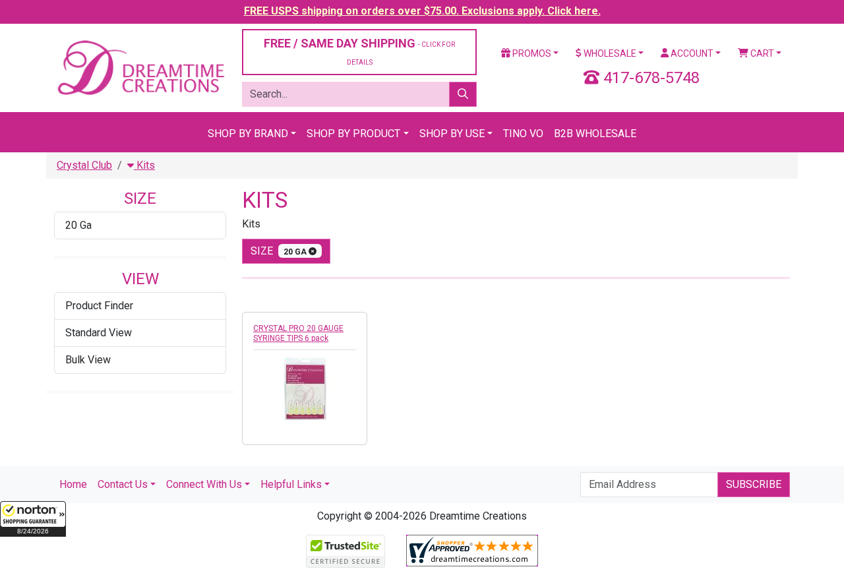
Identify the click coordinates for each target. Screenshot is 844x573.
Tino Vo (523, 133)
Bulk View (88, 359)
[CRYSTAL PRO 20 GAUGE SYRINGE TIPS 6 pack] (304, 388)
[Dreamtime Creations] (140, 67)
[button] (33, 519)
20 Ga (78, 225)
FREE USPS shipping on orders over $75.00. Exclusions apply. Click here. (422, 11)
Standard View (98, 332)
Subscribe (753, 484)
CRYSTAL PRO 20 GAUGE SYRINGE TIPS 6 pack (298, 333)
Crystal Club (84, 165)
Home (73, 484)
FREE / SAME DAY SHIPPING (359, 51)
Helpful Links (291, 484)
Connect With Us (204, 484)
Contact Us (123, 484)
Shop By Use (452, 133)
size (280, 251)
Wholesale (609, 53)
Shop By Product (353, 133)
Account (691, 53)
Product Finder (99, 305)
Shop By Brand (248, 133)
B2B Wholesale (595, 133)
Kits (144, 165)
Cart (761, 53)
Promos (530, 53)
